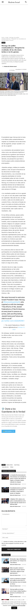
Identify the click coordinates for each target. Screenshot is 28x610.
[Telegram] (1, 102)
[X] (5, 99)
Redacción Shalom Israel (10, 66)
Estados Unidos (9, 464)
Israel (6, 37)
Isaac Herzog (16, 464)
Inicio (3, 37)
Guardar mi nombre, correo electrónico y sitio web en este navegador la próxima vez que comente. (14, 543)
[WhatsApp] (12, 99)
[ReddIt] (19, 99)
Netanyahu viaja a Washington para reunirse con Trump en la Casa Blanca (18, 560)
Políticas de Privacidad (18, 605)
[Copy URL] (5, 102)
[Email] (23, 99)
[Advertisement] (14, 23)
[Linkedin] (15, 99)
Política (11, 467)
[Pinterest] (8, 99)
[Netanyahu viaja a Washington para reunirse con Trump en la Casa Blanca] (5, 560)
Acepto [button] (14, 607)
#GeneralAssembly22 (12, 302)
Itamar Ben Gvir (5, 467)
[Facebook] (1, 99)
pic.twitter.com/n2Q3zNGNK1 (13, 321)
